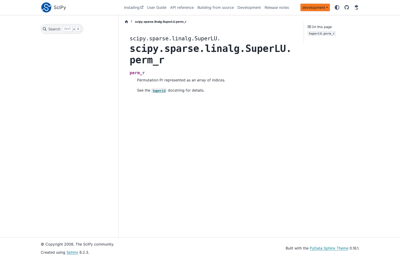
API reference (182, 7)
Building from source (215, 7)
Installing (132, 7)
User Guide (156, 7)
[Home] (126, 21)
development (313, 7)
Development (249, 7)
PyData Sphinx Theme (329, 248)
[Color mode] (337, 7)
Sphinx (72, 252)
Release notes (277, 7)
